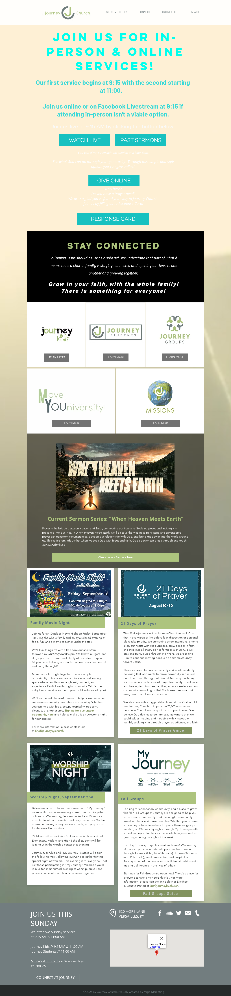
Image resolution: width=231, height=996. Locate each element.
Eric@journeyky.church (49, 730)
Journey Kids (40, 946)
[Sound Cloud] (169, 913)
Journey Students (43, 951)
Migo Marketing (154, 991)
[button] (144, 12)
